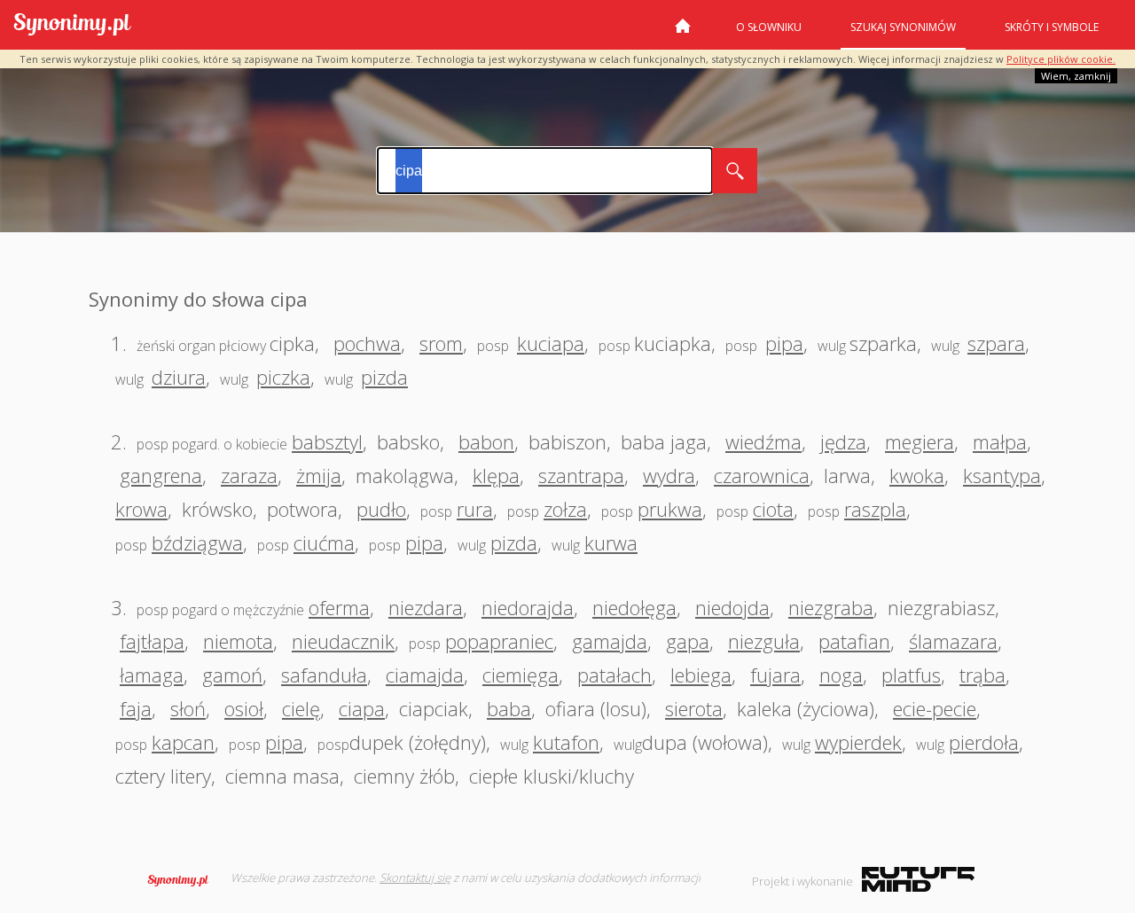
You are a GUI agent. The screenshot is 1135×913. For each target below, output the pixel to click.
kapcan (183, 742)
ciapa (362, 708)
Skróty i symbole (1052, 27)
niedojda (732, 607)
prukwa (670, 509)
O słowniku (769, 27)
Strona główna (683, 33)
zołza (565, 509)
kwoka (916, 475)
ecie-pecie (934, 708)
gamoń (232, 674)
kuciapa (550, 343)
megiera (919, 441)
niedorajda (527, 607)
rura (475, 509)
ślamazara (953, 641)
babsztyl (327, 441)
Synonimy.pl (72, 25)
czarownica (762, 475)
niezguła (764, 641)
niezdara (425, 607)
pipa (784, 343)
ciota (773, 509)
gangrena (161, 475)
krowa (141, 509)
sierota (694, 708)
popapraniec (499, 641)
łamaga (152, 674)
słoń (188, 708)
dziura (179, 376)
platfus (911, 674)
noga (841, 674)
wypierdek (858, 742)
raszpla (875, 509)
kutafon (566, 742)
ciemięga (520, 674)
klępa (496, 475)
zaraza (249, 475)
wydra (669, 475)
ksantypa (1002, 475)
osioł (243, 708)
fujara (775, 674)
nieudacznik (343, 641)
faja (136, 708)
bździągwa (197, 542)
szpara (996, 343)
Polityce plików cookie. (1060, 59)
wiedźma (763, 441)
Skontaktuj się (415, 878)
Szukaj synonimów (903, 27)
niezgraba (830, 607)
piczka (283, 376)
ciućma (324, 542)
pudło (381, 509)
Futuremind (918, 879)
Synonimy (183, 880)
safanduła (324, 674)
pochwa (367, 343)
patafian (854, 641)
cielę (301, 708)
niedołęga (634, 607)
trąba (982, 674)
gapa (687, 641)
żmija (318, 475)
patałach (614, 674)
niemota (238, 641)
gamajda (609, 641)
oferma (339, 607)
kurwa (611, 542)
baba (509, 708)
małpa (1000, 441)
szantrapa (581, 475)
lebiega (701, 674)
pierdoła (984, 742)
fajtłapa (152, 641)
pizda (384, 376)
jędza (843, 441)
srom (441, 343)
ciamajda (425, 674)
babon (486, 441)
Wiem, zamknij (1076, 75)
